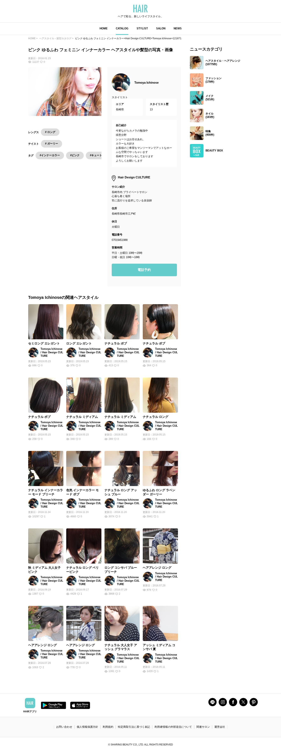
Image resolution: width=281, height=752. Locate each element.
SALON (160, 28)
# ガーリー (51, 143)
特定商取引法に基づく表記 (134, 726)
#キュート (96, 155)
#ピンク (75, 155)
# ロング (50, 132)
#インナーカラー (50, 155)
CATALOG (122, 28)
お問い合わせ (64, 726)
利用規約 (108, 726)
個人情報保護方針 (87, 726)
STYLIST (142, 28)
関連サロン (203, 726)
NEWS (178, 28)
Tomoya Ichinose (146, 82)
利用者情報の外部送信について (173, 726)
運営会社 (219, 726)
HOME (104, 28)
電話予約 (144, 269)
